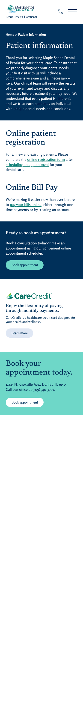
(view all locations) (26, 17)
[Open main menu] (72, 12)
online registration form (46, 159)
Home (10, 34)
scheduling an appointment (27, 164)
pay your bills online (26, 204)
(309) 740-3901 (43, 389)
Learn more (20, 333)
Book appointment (25, 265)
